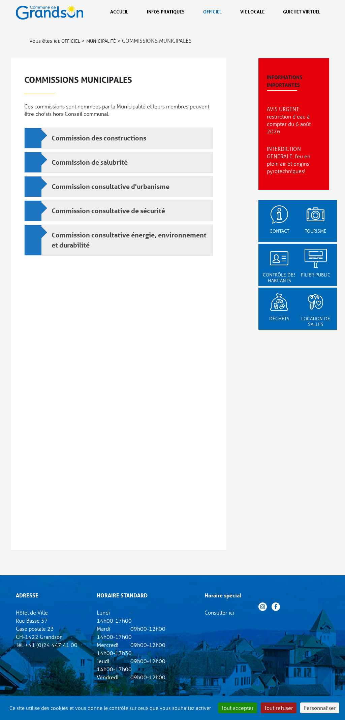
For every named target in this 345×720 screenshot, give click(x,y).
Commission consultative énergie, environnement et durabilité (129, 240)
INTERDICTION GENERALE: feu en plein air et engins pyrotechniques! (288, 159)
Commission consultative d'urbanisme (110, 187)
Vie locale (252, 11)
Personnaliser (320, 707)
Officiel (212, 11)
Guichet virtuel (301, 11)
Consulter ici (219, 612)
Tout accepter (237, 707)
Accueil (119, 11)
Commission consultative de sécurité (108, 211)
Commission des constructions (99, 138)
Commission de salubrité (90, 162)
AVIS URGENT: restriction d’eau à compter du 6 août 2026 (289, 120)
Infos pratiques (166, 11)
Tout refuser (278, 707)
